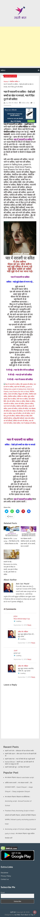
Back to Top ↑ (30, 915)
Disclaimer (4, 873)
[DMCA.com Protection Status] (9, 849)
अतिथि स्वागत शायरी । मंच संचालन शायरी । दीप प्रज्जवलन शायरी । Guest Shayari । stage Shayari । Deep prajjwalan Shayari (19, 787)
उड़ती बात (13, 912)
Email (3, 892)
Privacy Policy (6, 876)
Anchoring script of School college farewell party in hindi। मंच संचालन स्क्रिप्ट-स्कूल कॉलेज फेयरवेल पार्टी (20, 833)
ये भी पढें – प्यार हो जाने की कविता (20, 374)
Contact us (5, 879)
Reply (29, 625)
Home (6, 81)
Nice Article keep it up (22, 619)
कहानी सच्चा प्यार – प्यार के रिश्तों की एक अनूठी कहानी (20, 759)
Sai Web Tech (19, 915)
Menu (3, 70)
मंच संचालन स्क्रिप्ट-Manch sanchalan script (19, 777)
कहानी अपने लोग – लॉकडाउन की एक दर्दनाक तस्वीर (19, 751)
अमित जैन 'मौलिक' (13, 103)
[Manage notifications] (35, 912)
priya (15, 616)
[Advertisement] (20, 46)
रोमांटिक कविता (14, 81)
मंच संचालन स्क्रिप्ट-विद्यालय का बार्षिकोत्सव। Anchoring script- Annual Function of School (18, 801)
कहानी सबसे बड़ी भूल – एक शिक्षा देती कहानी (17, 767)
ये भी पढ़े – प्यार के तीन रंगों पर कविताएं (20, 370)
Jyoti (15, 650)
